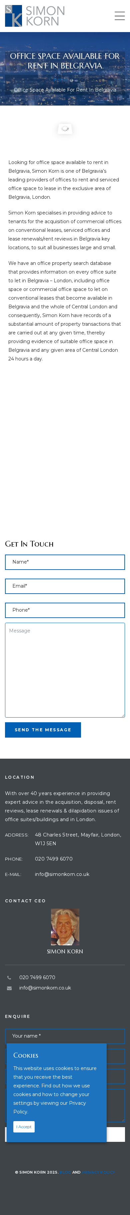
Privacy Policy (98, 1172)
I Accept (24, 1126)
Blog (65, 1172)
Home (60, 80)
